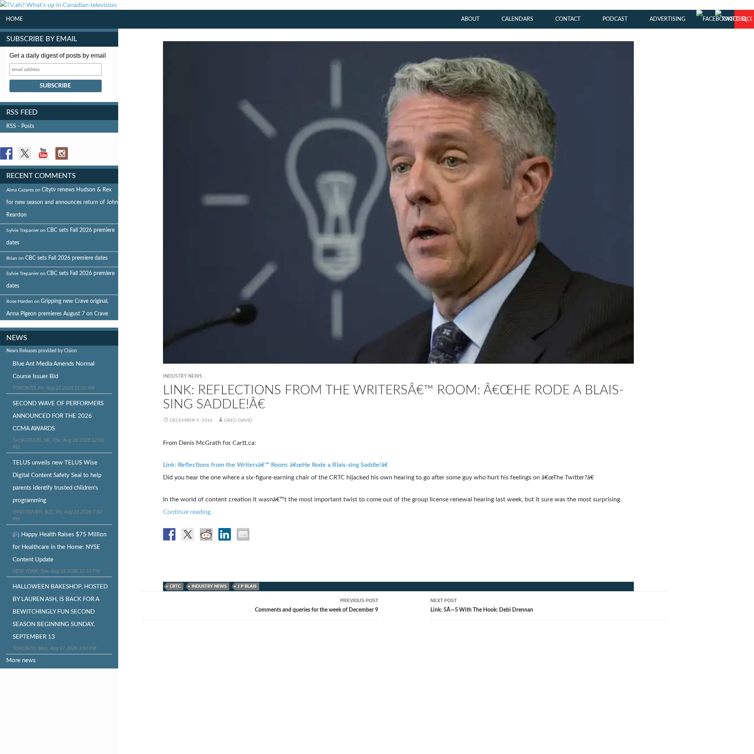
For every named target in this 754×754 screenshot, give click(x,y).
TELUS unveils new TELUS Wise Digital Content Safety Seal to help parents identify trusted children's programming (57, 481)
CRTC (175, 586)
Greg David (238, 420)
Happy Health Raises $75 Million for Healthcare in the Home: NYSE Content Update (59, 547)
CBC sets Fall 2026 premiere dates (66, 258)
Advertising (667, 19)
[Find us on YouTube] (43, 153)
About (470, 19)
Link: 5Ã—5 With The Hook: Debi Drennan (481, 605)
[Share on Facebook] (169, 534)
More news (21, 660)
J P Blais (247, 586)
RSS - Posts (20, 126)
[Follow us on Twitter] (24, 153)
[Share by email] (243, 534)
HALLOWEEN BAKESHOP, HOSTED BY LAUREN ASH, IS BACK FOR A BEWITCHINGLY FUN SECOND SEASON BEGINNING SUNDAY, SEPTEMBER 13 (60, 612)
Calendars (517, 19)
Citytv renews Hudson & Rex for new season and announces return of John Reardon (62, 202)
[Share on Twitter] (187, 534)
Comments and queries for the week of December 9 (316, 605)
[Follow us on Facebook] (6, 153)
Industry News (182, 376)
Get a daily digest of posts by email (57, 55)
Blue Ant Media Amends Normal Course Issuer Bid (54, 370)
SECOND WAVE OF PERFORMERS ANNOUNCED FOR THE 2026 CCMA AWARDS (58, 416)
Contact (567, 19)
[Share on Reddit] (206, 534)
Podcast (615, 19)
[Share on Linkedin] (224, 534)
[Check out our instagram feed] (61, 153)
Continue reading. (187, 512)
